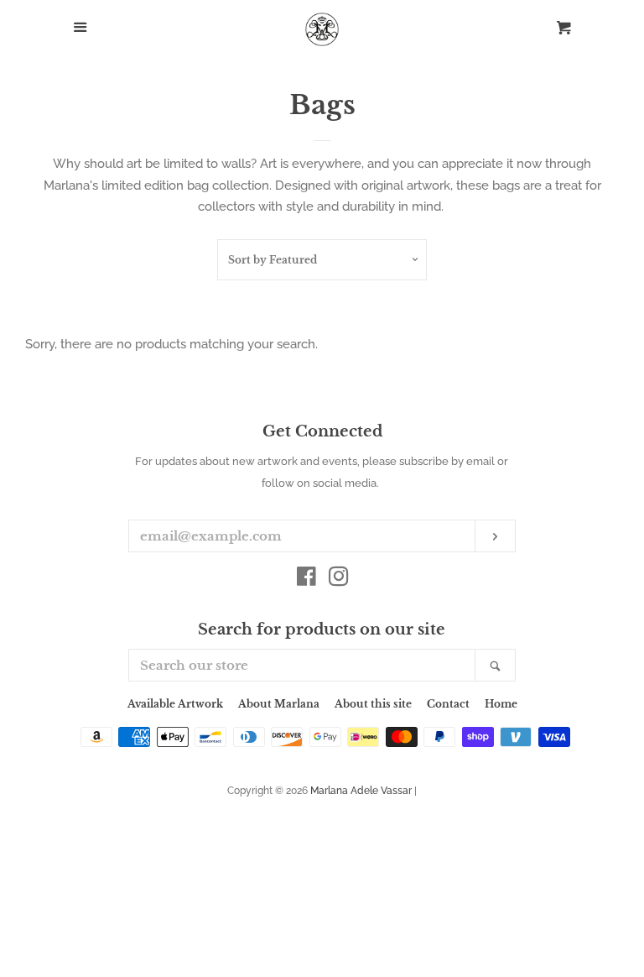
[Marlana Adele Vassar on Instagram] (339, 580)
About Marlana (278, 703)
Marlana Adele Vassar (361, 791)
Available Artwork (175, 703)
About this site (373, 703)
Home (501, 703)
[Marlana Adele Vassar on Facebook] (306, 580)
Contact (448, 703)
